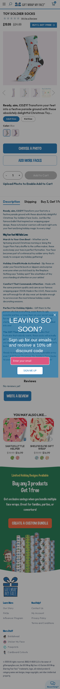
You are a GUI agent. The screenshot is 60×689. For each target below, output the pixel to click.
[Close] (54, 314)
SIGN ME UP (30, 370)
